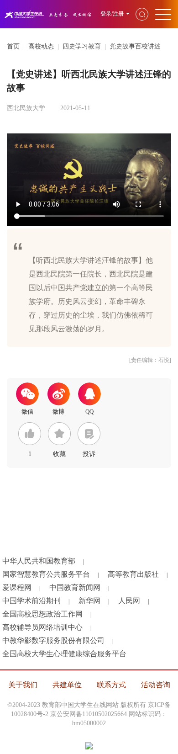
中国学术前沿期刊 (31, 600)
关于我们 (22, 685)
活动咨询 (155, 685)
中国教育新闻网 (74, 587)
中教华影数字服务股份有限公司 (53, 640)
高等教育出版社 (133, 574)
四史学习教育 (82, 46)
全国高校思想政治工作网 (42, 614)
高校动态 (41, 46)
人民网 (129, 600)
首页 (13, 46)
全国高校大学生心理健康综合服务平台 (64, 653)
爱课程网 (16, 587)
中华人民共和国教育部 (38, 561)
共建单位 (67, 685)
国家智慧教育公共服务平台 (46, 574)
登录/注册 (112, 14)
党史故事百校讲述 (135, 46)
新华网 (89, 600)
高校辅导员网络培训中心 (42, 627)
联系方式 (111, 685)
